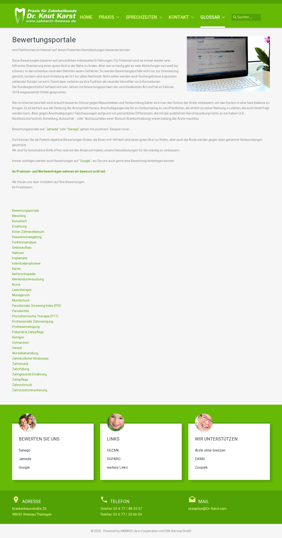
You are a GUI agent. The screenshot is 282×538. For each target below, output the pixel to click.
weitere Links (117, 467)
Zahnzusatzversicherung (29, 390)
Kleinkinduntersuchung (28, 279)
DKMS (200, 459)
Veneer (17, 348)
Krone (16, 284)
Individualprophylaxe (26, 263)
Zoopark (201, 467)
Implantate (19, 258)
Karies (16, 268)
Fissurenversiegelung (27, 237)
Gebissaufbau (22, 247)
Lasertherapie (22, 290)
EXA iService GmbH (177, 531)
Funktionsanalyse (24, 242)
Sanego (73, 129)
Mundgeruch (21, 295)
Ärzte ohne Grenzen (210, 450)
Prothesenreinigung (26, 327)
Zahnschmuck (22, 385)
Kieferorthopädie (24, 274)
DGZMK (113, 450)
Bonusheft (19, 221)
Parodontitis (20, 311)
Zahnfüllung (20, 369)
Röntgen (18, 337)
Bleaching (19, 216)
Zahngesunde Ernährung (29, 374)
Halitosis (18, 253)
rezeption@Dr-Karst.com (207, 509)
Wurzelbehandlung (25, 353)
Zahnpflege (20, 379)
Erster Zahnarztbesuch (28, 231)
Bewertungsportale (25, 210)
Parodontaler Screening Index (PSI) (36, 305)
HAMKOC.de (129, 531)
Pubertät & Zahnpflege (28, 332)
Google (85, 161)
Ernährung (19, 226)
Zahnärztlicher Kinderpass (30, 358)
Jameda (52, 129)
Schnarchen (20, 342)
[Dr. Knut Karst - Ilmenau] (48, 16)
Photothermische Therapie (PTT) (35, 316)
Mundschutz (21, 300)
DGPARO (114, 459)
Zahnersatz (20, 363)
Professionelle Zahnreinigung (32, 321)
